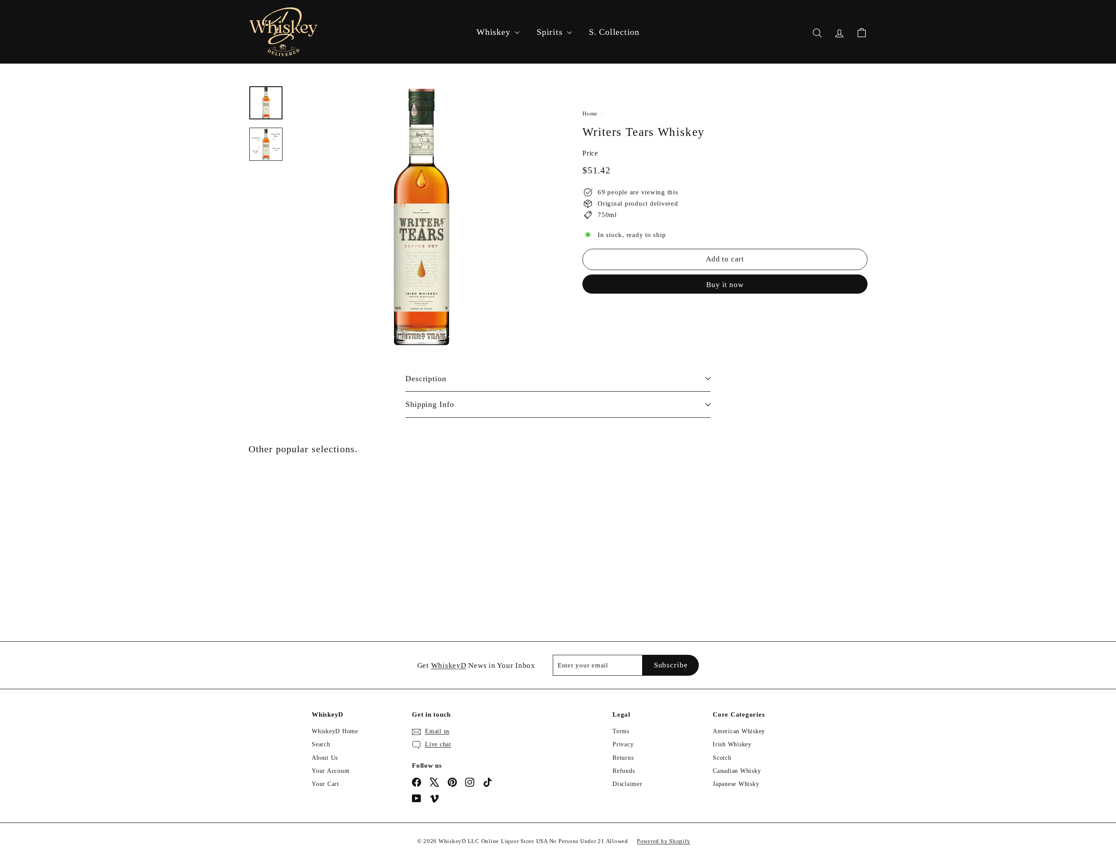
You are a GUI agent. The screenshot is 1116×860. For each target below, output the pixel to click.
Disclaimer (627, 784)
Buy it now (725, 284)
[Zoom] (421, 217)
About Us (325, 758)
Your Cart (325, 784)
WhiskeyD (448, 665)
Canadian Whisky (737, 771)
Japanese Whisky (736, 784)
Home (590, 114)
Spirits (551, 32)
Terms (620, 731)
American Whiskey (739, 731)
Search (321, 744)
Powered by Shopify (664, 841)
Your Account (331, 771)
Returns (622, 758)
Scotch (722, 758)
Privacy (622, 744)
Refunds (623, 771)
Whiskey (494, 32)
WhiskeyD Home (335, 731)
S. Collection (614, 32)
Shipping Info (429, 404)
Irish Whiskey (732, 744)
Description (425, 378)
